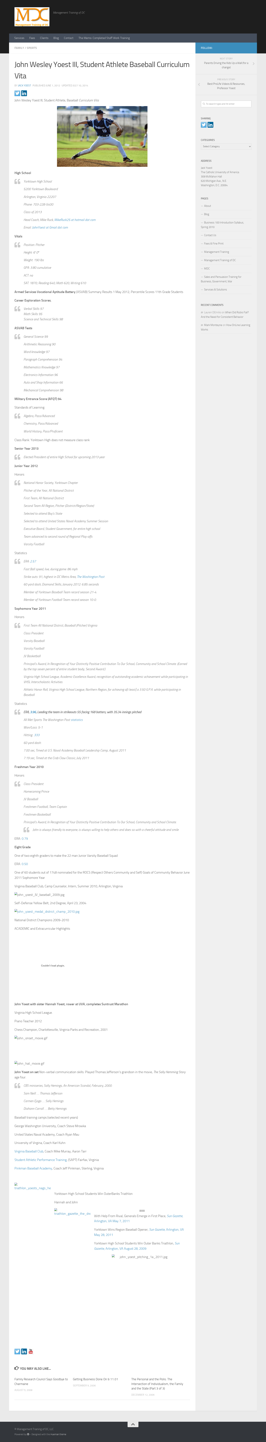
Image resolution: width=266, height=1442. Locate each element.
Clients (44, 38)
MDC (207, 268)
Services (19, 38)
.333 (36, 735)
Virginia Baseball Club (28, 1151)
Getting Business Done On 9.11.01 (95, 1379)
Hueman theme (58, 1434)
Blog (56, 38)
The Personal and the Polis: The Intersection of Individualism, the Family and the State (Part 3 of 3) (157, 1383)
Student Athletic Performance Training (40, 1160)
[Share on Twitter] (17, 93)
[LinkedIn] (243, 47)
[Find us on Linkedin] (24, 1351)
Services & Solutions (215, 289)
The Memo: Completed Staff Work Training (104, 38)
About (207, 206)
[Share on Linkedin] (24, 93)
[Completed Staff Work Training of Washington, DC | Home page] (31, 16)
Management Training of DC (220, 260)
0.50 (25, 864)
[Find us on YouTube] (31, 1351)
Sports (32, 48)
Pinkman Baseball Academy (33, 1168)
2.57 (33, 561)
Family (19, 48)
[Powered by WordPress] (28, 1434)
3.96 (33, 712)
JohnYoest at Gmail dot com (50, 227)
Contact (68, 38)
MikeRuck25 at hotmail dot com (75, 220)
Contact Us (210, 235)
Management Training (216, 252)
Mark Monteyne (213, 325)
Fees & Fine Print (213, 243)
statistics (77, 720)
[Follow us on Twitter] (17, 1351)
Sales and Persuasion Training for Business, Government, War (221, 279)
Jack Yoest (24, 85)
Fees (32, 38)
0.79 (25, 839)
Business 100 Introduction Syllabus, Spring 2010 (222, 225)
